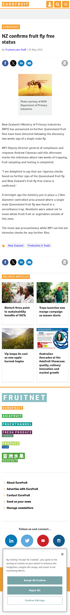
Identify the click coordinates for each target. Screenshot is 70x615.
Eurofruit (11, 27)
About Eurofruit (17, 483)
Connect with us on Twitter (27, 541)
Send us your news (19, 501)
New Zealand (15, 245)
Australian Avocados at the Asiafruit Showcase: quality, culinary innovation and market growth (52, 363)
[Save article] (64, 63)
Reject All (35, 590)
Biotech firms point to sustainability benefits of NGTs (17, 311)
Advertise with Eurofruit (22, 489)
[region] (35, 580)
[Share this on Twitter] (13, 63)
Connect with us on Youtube (43, 541)
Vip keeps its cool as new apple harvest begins (16, 357)
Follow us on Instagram (59, 541)
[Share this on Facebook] (5, 63)
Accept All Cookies (35, 580)
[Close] (62, 554)
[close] (68, 55)
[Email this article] (29, 63)
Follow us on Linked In (11, 541)
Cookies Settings (35, 600)
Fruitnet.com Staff (15, 49)
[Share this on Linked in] (21, 63)
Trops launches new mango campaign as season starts (52, 311)
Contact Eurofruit (18, 495)
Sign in (20, 55)
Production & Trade (39, 245)
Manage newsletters (20, 508)
